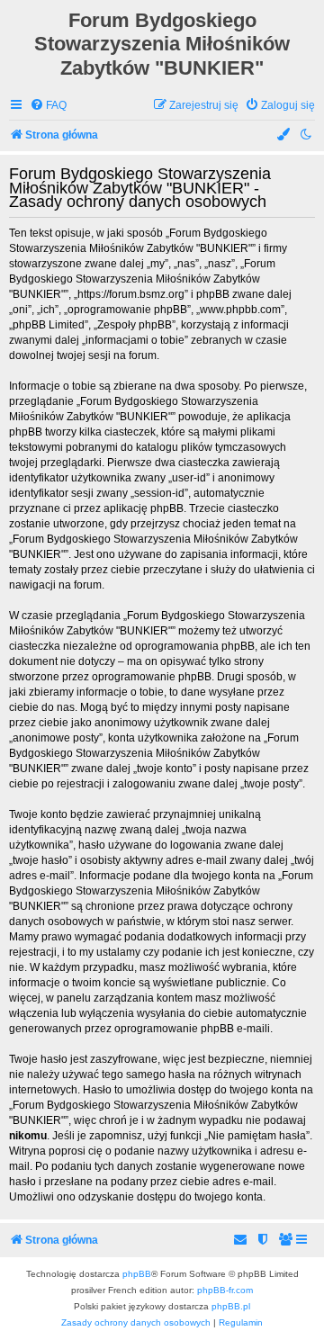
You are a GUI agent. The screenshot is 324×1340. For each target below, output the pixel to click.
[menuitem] (48, 106)
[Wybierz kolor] (284, 135)
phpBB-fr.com (225, 1290)
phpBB (136, 1274)
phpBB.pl (231, 1306)
